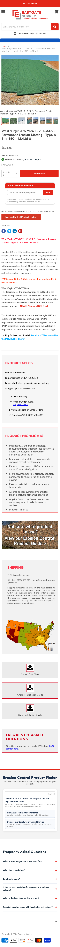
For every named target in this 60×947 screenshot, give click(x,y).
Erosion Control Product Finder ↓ (21, 217)
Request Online (20, 404)
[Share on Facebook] (3, 231)
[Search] (55, 26)
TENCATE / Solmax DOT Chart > (33, 306)
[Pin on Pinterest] (20, 231)
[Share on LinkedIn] (15, 231)
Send (48, 192)
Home (4, 46)
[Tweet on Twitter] (9, 231)
